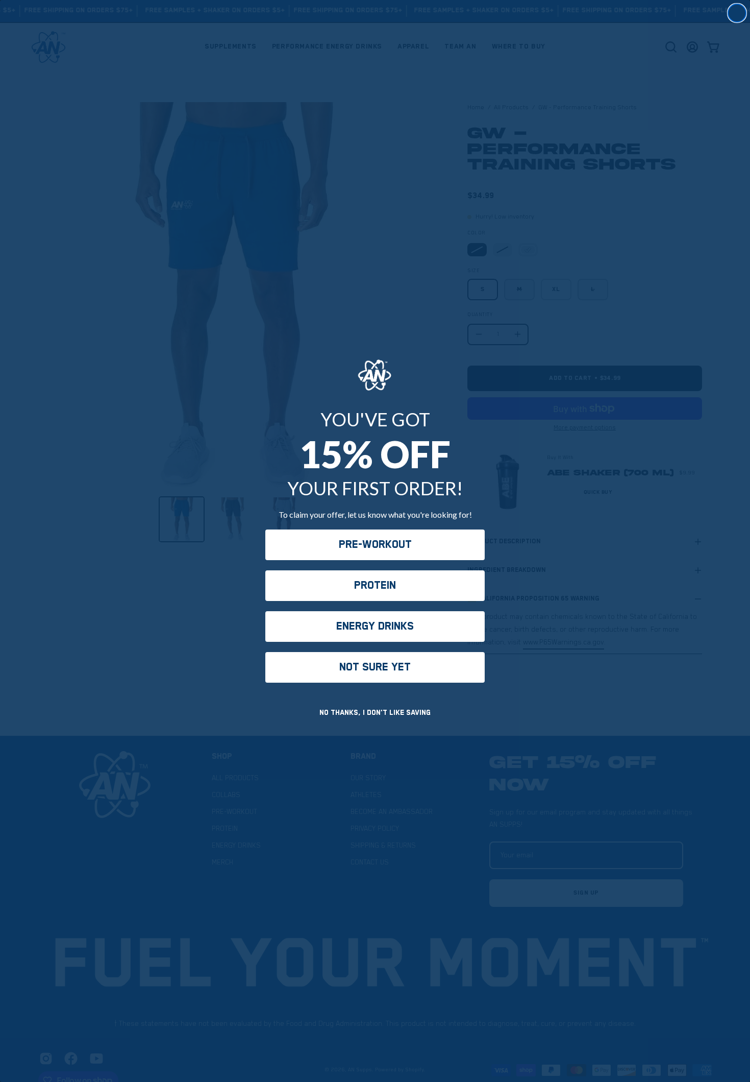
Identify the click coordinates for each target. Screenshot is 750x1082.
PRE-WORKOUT (375, 545)
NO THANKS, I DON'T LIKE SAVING (375, 713)
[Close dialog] (737, 13)
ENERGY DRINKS (375, 626)
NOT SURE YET (375, 667)
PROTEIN (375, 586)
